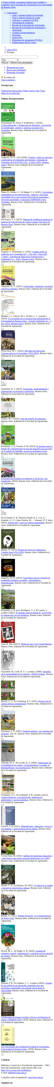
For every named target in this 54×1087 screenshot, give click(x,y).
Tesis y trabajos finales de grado (26, 18)
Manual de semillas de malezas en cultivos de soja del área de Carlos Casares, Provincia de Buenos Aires (27, 222)
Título (25, 91)
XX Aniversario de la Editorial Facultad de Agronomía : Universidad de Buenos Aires (25, 1047)
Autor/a (32, 91)
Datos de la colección (10, 93)
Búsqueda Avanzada (16, 72)
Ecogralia (16, 35)
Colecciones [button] (12, 13)
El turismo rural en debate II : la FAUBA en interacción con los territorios (26, 614)
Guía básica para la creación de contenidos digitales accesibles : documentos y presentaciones (25, 580)
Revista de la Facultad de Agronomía (28, 25)
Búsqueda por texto (15, 67)
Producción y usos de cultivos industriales (26, 523)
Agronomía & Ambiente (22, 23)
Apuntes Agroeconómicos (23, 32)
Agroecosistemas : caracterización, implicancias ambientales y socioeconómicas (22, 798)
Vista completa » (8, 80)
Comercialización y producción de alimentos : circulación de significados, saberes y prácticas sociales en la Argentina (26, 127)
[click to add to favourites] (2, 135)
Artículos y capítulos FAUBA (25, 20)
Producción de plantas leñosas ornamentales (26, 702)
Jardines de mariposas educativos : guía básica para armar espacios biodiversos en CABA (26, 857)
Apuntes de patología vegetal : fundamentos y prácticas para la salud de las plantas (27, 953)
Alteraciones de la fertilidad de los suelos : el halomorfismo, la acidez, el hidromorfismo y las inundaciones (26, 765)
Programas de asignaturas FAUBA (27, 40)
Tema (42, 91)
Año (38, 91)
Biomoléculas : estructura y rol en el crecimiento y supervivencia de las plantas (26, 827)
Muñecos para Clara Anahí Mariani (36, 644)
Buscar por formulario (16, 70)
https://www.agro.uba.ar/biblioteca (16, 1070)
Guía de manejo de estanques (33, 419)
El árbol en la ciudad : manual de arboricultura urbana (27, 886)
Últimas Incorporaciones (11, 91)
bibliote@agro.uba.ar (17, 1073)
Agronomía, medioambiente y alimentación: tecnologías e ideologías (25, 390)
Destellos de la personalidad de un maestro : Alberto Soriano (26, 672)
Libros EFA (17, 37)
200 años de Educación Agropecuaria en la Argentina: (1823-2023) (23, 352)
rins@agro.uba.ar (35, 1077)
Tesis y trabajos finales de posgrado (27, 15)
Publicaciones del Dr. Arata (24, 42)
